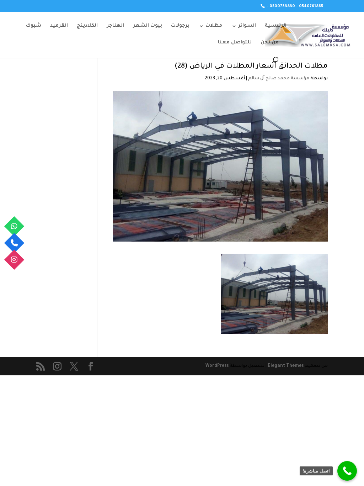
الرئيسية (276, 25)
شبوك (33, 25)
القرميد (59, 25)
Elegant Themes (286, 366)
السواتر (247, 25)
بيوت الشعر (147, 25)
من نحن (270, 42)
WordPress (217, 366)
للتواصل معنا (235, 42)
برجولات (180, 25)
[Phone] (14, 243)
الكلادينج (87, 25)
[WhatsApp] (14, 226)
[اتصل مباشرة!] (347, 471)
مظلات (213, 25)
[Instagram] (14, 260)
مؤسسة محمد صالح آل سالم (278, 78)
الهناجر (115, 25)
